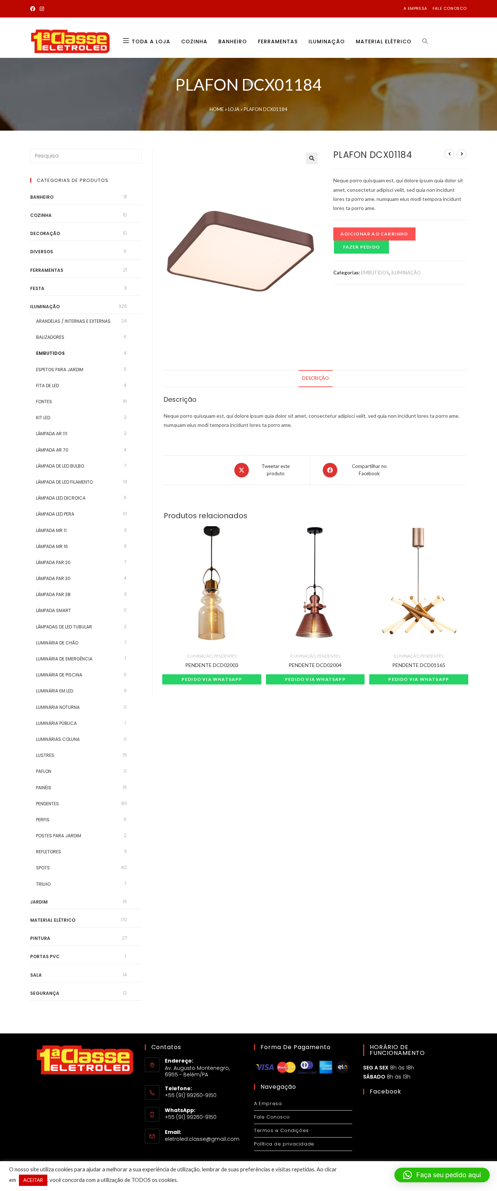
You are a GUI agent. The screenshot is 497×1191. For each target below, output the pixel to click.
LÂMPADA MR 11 (51, 530)
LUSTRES (45, 755)
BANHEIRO (41, 197)
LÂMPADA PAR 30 (53, 578)
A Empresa (268, 1103)
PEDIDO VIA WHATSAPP (212, 679)
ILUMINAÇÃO (406, 272)
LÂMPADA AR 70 (52, 450)
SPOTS (43, 868)
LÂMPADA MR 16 (52, 546)
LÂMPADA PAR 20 (53, 562)
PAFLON (43, 771)
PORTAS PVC (45, 956)
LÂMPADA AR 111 (51, 433)
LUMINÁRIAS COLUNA (58, 739)
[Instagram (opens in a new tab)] (41, 8)
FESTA (37, 288)
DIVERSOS (41, 252)
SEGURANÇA (44, 993)
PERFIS (42, 820)
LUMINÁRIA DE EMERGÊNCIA (64, 659)
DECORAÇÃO (45, 233)
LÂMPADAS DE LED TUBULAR (64, 627)
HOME (217, 109)
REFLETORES (48, 852)
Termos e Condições (281, 1130)
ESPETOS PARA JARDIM (59, 369)
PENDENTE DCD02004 (315, 665)
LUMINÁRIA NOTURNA (58, 707)
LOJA (233, 109)
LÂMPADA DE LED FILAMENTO (64, 482)
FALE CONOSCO (450, 8)
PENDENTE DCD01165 (418, 665)
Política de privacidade (284, 1143)
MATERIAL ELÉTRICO (52, 920)
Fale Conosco (272, 1116)
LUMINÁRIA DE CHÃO (57, 643)
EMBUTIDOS (375, 272)
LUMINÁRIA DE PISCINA (59, 675)
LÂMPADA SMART (53, 610)
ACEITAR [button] (33, 1180)
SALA (36, 975)
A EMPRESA (415, 8)
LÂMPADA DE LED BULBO (60, 466)
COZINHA (41, 215)
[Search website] (425, 41)
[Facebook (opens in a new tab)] (33, 8)
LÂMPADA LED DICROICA (61, 498)
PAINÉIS (43, 788)
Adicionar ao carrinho (374, 234)
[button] (312, 158)
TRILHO (43, 884)
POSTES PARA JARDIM (58, 836)
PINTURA (40, 938)
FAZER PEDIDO (361, 247)
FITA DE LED (47, 385)
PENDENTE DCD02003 (211, 665)
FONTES (44, 401)
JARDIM (39, 902)
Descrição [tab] (315, 378)
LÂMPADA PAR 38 (53, 594)
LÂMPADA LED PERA (55, 514)
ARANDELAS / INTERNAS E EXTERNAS (73, 321)
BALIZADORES (50, 337)
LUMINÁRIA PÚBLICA (56, 723)
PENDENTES (225, 656)
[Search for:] (86, 155)
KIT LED (43, 417)
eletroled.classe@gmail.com (202, 1139)
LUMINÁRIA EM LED (54, 691)
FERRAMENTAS (46, 270)
